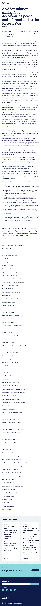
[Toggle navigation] (38, 3)
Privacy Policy (36, 602)
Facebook (3, 590)
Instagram (11, 590)
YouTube (15, 590)
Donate (35, 570)
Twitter (7, 590)
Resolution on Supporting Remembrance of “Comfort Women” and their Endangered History (11, 532)
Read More (6, 558)
